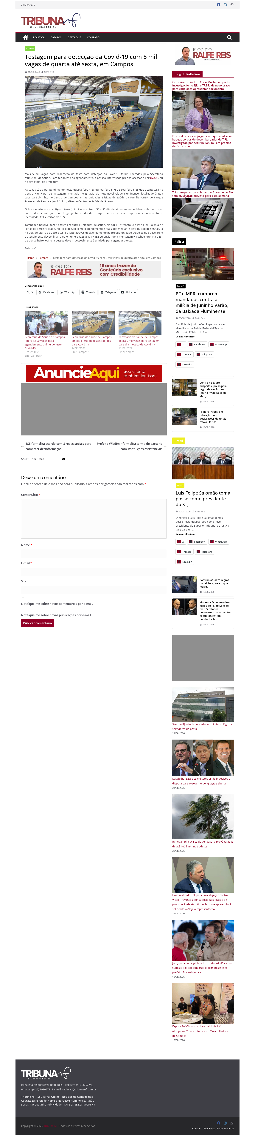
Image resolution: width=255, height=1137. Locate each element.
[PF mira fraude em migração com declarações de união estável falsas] (184, 419)
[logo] (46, 1069)
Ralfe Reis (49, 71)
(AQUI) (154, 178)
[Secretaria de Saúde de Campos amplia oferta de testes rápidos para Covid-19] (93, 323)
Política (39, 37)
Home (30, 258)
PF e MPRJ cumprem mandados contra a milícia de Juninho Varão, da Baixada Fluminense (202, 302)
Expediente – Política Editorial (218, 1128)
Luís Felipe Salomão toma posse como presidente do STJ (203, 498)
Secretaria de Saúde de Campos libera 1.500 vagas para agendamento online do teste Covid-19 (45, 342)
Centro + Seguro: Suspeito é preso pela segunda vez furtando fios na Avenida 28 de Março (213, 389)
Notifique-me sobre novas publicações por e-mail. (56, 615)
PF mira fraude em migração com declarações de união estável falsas (213, 417)
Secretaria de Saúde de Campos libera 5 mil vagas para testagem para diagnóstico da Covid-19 (139, 340)
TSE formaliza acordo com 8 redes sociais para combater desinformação (58, 446)
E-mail (26, 563)
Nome (26, 545)
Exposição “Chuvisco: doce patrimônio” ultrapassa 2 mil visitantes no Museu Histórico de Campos (201, 1030)
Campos (56, 37)
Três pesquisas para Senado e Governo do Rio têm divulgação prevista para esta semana (202, 194)
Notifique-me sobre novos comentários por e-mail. (57, 604)
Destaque (74, 37)
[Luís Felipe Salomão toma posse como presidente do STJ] (203, 463)
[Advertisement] (94, 409)
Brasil (180, 485)
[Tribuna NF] (25, 37)
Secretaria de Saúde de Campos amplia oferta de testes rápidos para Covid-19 (92, 340)
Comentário (30, 495)
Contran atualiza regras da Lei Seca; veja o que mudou (214, 583)
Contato (93, 37)
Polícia (180, 286)
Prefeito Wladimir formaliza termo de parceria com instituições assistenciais (129, 446)
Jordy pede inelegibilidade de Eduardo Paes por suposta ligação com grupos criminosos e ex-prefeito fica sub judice (202, 967)
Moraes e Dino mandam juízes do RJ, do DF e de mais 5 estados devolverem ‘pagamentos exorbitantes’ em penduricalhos (215, 611)
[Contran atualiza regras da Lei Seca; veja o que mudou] (184, 586)
